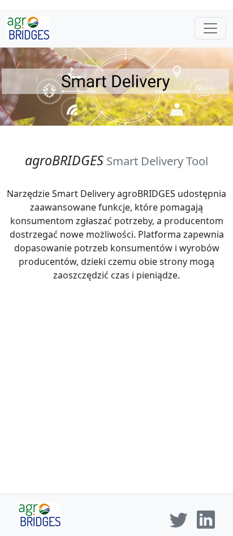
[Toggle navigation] (210, 28)
